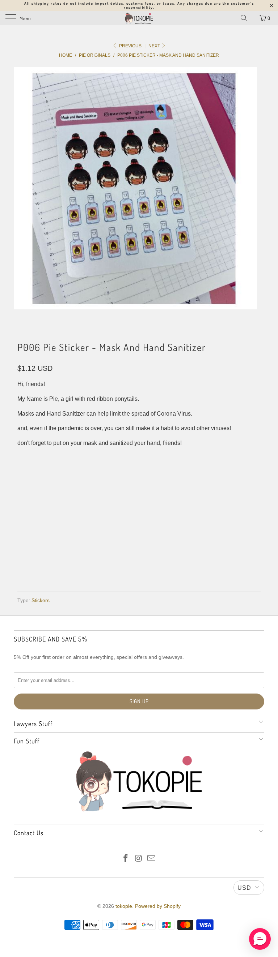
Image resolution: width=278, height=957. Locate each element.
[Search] (244, 18)
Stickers (40, 600)
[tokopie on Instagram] (138, 859)
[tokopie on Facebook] (125, 859)
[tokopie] (139, 18)
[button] (260, 939)
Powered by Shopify (158, 906)
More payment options (139, 565)
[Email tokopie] (151, 859)
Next (154, 45)
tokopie (123, 906)
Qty (22, 492)
